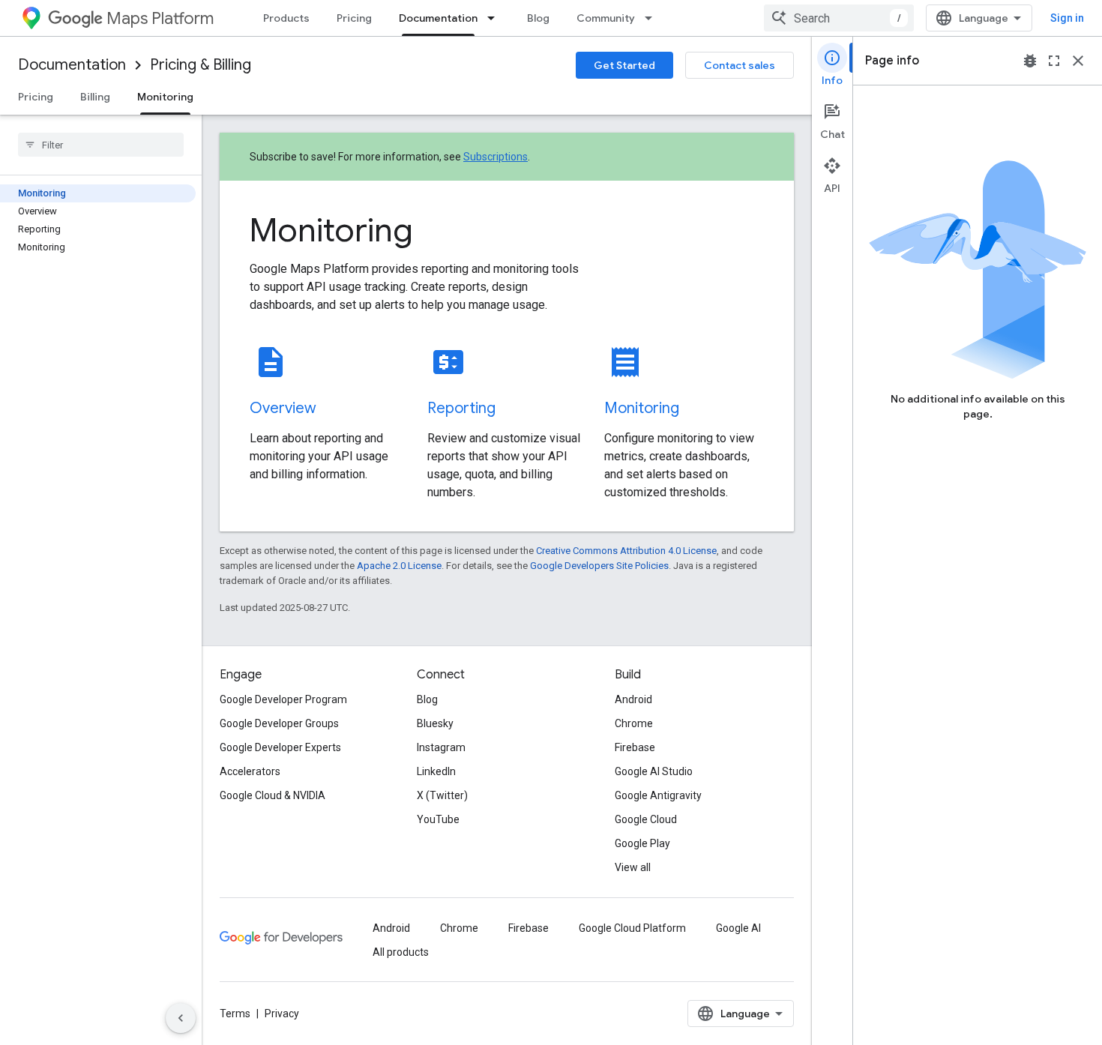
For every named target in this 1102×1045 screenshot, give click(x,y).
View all (633, 867)
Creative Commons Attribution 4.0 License (626, 550)
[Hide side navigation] (181, 1018)
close (1078, 61)
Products (286, 18)
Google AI (738, 928)
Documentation (438, 18)
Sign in (1067, 18)
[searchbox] (101, 145)
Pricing (354, 18)
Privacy (282, 1014)
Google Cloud (646, 819)
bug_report (1030, 61)
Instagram (441, 747)
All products (401, 952)
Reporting (461, 408)
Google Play (642, 843)
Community (605, 18)
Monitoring (165, 96)
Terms (235, 1014)
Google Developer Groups (279, 723)
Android (633, 699)
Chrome (634, 723)
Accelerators (250, 771)
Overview (283, 408)
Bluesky (435, 723)
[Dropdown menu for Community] (653, 18)
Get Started (624, 65)
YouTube (438, 819)
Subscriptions (495, 157)
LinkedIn (436, 771)
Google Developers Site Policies (599, 565)
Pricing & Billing (200, 64)
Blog (538, 18)
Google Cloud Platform (632, 928)
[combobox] (839, 17)
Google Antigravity (658, 795)
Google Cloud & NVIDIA (272, 795)
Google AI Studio (654, 771)
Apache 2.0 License (399, 565)
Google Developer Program (283, 699)
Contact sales (739, 65)
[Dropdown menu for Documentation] (496, 18)
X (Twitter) (442, 795)
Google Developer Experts (280, 747)
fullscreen (1054, 61)
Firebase (635, 747)
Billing (95, 96)
